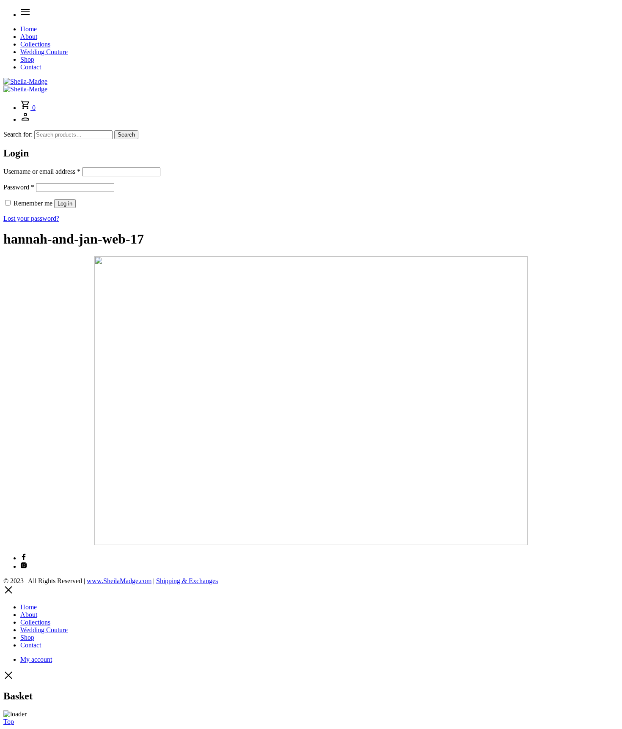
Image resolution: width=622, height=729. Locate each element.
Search (126, 135)
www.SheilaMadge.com (119, 580)
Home (28, 29)
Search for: (18, 134)
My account (36, 659)
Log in (65, 203)
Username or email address (41, 171)
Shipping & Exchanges (187, 580)
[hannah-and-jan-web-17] (311, 542)
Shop (27, 59)
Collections (35, 44)
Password (18, 187)
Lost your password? (31, 218)
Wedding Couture (44, 51)
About (28, 36)
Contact (30, 67)
